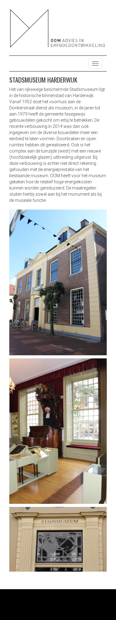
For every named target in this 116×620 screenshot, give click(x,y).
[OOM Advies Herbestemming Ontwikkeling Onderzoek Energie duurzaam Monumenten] (58, 28)
